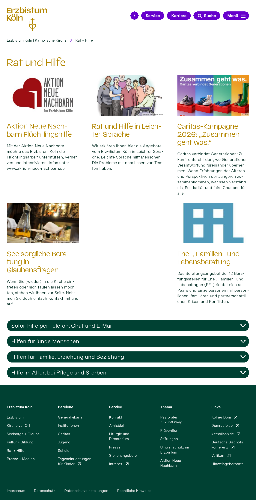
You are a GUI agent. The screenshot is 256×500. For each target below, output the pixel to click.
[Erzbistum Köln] (27, 19)
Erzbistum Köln (20, 407)
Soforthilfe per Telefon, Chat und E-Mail (62, 325)
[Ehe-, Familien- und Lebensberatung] (213, 223)
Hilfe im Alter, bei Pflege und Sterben (58, 372)
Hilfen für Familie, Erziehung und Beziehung (67, 357)
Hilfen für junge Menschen (45, 341)
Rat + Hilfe (84, 40)
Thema (166, 407)
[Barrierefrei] (134, 15)
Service (115, 407)
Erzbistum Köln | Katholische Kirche (37, 40)
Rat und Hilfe (36, 62)
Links (216, 407)
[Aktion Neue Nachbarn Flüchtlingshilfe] (43, 95)
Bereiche (65, 407)
